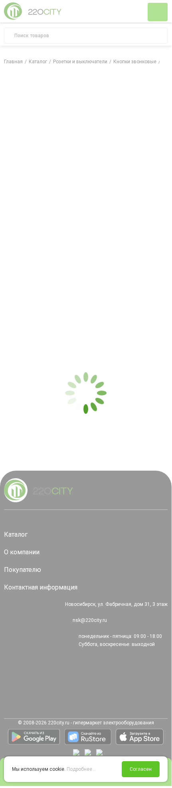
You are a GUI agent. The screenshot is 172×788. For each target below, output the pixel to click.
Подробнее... (81, 769)
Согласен (141, 769)
